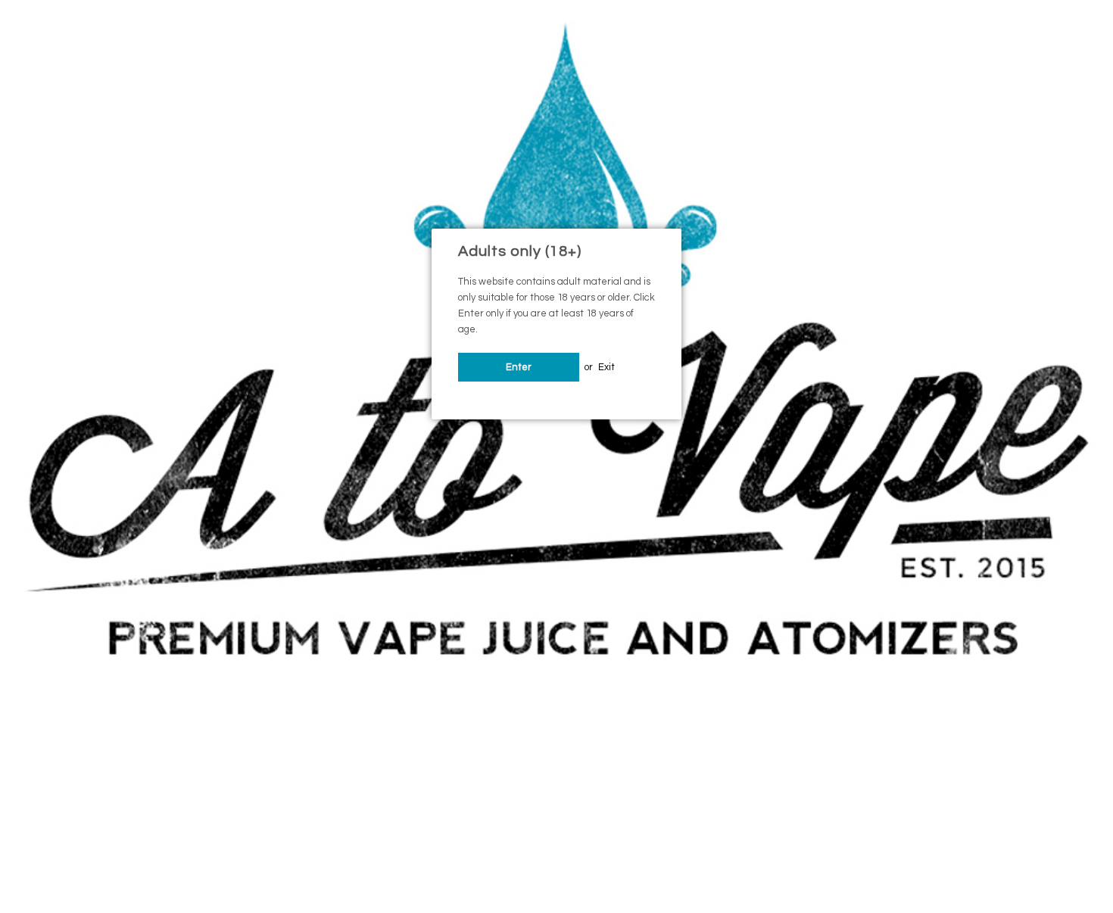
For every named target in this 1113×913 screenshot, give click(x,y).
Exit (606, 367)
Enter (519, 367)
